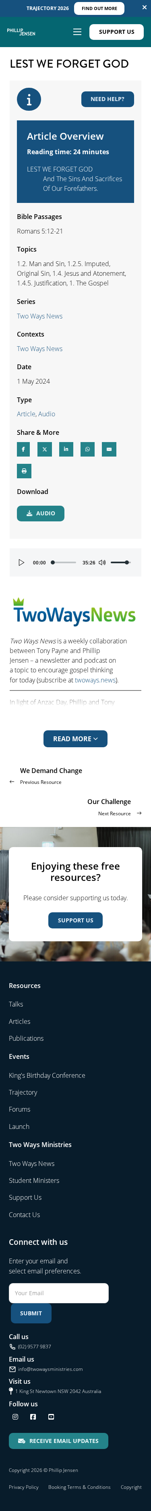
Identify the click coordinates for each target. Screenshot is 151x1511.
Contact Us (24, 1214)
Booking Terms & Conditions (79, 1487)
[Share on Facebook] (23, 449)
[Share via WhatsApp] (88, 449)
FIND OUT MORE (99, 8)
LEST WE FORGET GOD (60, 169)
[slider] (64, 562)
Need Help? (107, 99)
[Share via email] (109, 449)
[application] (75, 562)
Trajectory (23, 1092)
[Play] (22, 562)
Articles (19, 1021)
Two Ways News (39, 316)
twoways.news (95, 680)
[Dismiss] (144, 7)
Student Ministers (34, 1180)
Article (26, 413)
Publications (26, 1038)
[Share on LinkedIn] (66, 449)
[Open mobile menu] (77, 32)
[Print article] (24, 471)
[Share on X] (44, 449)
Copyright (131, 1487)
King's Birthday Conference (47, 1075)
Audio (46, 413)
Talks (16, 1004)
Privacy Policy (24, 1487)
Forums (19, 1109)
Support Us (116, 31)
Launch (19, 1126)
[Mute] (102, 562)
